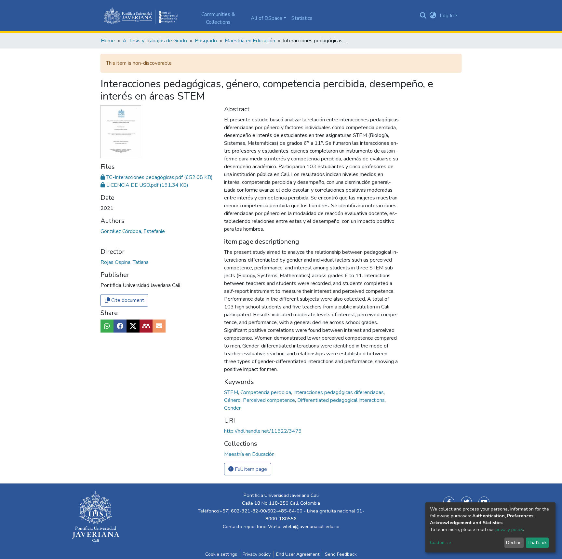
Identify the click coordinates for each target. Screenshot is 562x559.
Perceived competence (269, 400)
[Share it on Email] (159, 326)
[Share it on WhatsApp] (107, 326)
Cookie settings (221, 554)
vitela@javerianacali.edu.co (311, 526)
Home (108, 40)
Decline (514, 542)
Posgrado (206, 40)
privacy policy (509, 529)
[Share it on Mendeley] (146, 326)
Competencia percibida (266, 392)
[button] (433, 16)
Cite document (127, 300)
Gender (232, 408)
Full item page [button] (250, 469)
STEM (231, 392)
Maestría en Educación (250, 40)
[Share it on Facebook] (120, 326)
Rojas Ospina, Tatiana (124, 262)
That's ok (537, 542)
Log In (447, 15)
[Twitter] (466, 502)
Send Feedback (341, 554)
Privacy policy (257, 554)
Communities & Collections (218, 18)
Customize (440, 542)
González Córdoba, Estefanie (132, 231)
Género (233, 400)
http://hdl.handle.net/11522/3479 (263, 431)
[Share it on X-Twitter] (133, 326)
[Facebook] (448, 502)
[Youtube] (483, 502)
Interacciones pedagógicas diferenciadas (339, 392)
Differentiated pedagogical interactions (341, 400)
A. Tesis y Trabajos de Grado (155, 40)
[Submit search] (423, 15)
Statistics (302, 18)
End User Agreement (297, 554)
